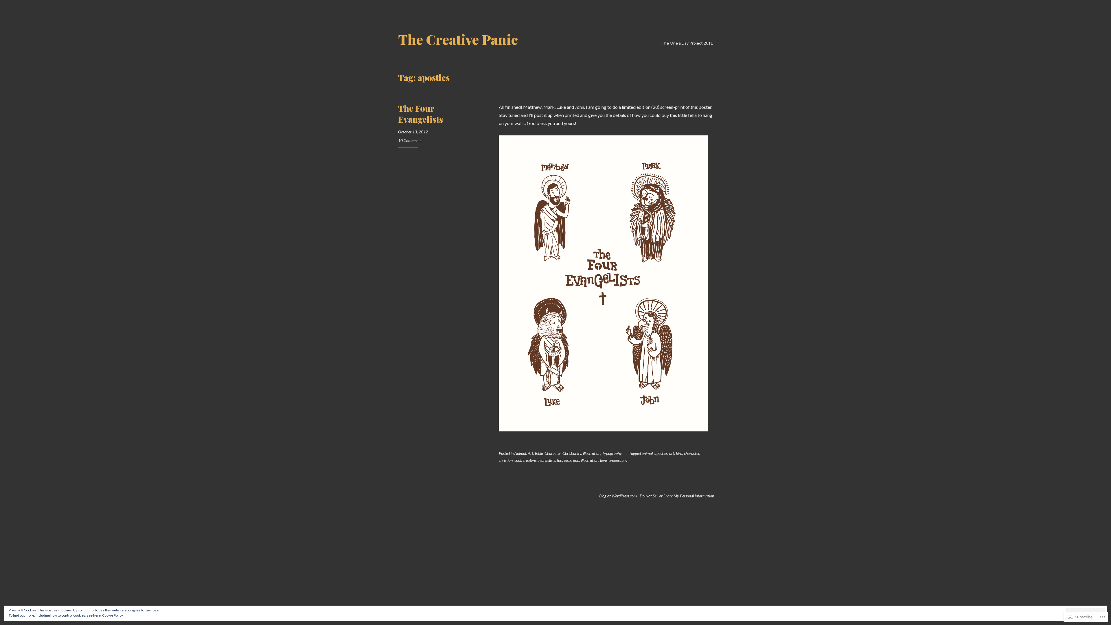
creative (529, 460)
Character (553, 453)
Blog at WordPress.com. (618, 495)
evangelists (546, 460)
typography (618, 460)
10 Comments (409, 140)
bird (679, 453)
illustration (591, 453)
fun (559, 460)
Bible (539, 453)
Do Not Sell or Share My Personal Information (677, 495)
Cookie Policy (112, 615)
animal (647, 453)
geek (567, 460)
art (671, 453)
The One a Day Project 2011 (687, 43)
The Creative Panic (458, 39)
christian (506, 460)
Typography (612, 453)
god (576, 460)
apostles (660, 453)
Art (530, 453)
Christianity (571, 453)
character (691, 453)
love (603, 460)
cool (517, 460)
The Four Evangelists (420, 114)
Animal (520, 453)
